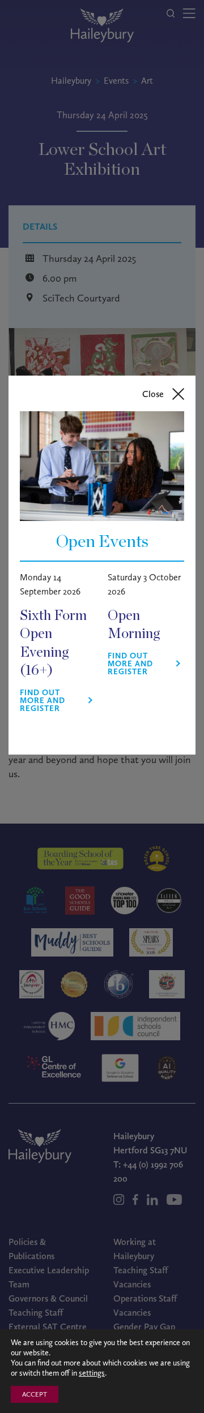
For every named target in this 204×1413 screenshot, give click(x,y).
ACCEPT (34, 1394)
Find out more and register (42, 701)
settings (92, 1373)
